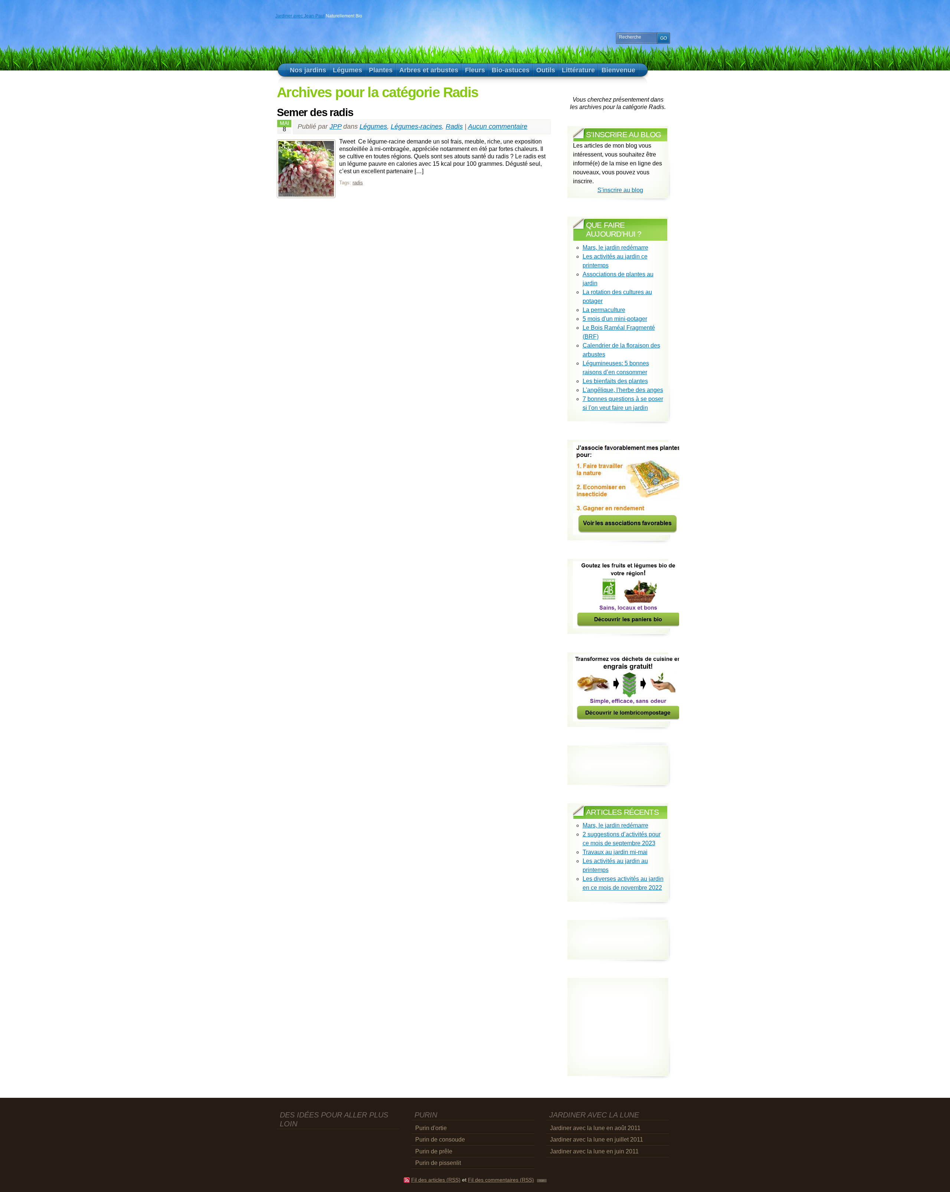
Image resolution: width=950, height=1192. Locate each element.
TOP (541, 1180)
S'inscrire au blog (620, 190)
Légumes (373, 126)
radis (358, 182)
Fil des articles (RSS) (436, 1180)
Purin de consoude (440, 1139)
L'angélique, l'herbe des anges (623, 390)
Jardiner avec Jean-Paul (300, 16)
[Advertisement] (616, 933)
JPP (335, 126)
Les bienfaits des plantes (615, 381)
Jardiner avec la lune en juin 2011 (594, 1151)
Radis (454, 126)
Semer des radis (315, 112)
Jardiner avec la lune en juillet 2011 (596, 1139)
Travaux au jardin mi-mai (615, 852)
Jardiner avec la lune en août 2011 (595, 1128)
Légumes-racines (416, 126)
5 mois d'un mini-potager (615, 319)
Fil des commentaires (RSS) (501, 1180)
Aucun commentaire (497, 126)
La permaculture (604, 310)
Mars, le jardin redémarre (615, 247)
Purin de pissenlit (438, 1163)
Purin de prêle (433, 1151)
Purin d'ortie (431, 1128)
